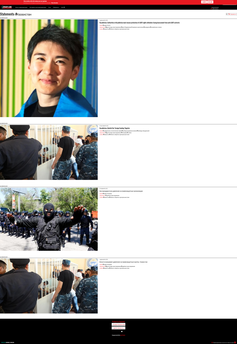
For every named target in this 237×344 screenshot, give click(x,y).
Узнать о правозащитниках (21, 7)
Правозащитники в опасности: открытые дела (222, 342)
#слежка (129, 132)
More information (54, 3)
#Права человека (107, 193)
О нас (49, 7)
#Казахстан (106, 29)
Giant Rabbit (122, 335)
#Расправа (124, 132)
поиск (62, 7)
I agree (204, 2)
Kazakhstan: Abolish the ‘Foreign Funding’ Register (115, 128)
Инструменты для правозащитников (38, 7)
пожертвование (215, 7)
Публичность (56, 7)
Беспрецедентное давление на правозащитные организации (121, 191)
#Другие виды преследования (113, 27)
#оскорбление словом (156, 27)
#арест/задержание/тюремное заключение (132, 27)
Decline (210, 2)
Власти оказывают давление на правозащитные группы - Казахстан (123, 262)
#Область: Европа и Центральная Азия (119, 29)
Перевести (233, 14)
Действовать (215, 8)
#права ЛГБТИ (106, 25)
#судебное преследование (112, 195)
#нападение (147, 27)
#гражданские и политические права (112, 131)
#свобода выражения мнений (129, 131)
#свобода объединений (143, 131)
